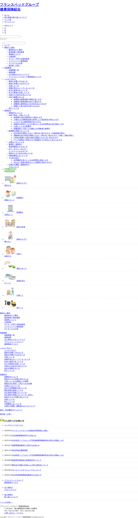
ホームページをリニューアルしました (26, 470)
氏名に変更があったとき (18, 90)
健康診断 (12, 72)
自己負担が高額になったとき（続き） (19, 395)
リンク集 (7, 19)
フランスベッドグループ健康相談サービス (25, 77)
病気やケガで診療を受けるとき (16, 379)
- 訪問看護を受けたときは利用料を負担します (30, 160)
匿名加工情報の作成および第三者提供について (30, 465)
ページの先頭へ (6, 502)
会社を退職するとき (16, 97)
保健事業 (7, 68)
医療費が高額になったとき (19, 131)
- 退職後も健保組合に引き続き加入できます (30, 104)
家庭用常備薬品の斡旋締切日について (26, 460)
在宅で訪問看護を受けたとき (15, 388)
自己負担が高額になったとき (15, 392)
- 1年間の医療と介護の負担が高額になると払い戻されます (35, 137)
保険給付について (15, 113)
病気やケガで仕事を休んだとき (16, 397)
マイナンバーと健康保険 (18, 61)
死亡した (19, 308)
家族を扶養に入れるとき (18, 81)
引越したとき (14, 86)
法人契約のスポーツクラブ (19, 74)
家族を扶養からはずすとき (19, 83)
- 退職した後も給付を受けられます (26, 106)
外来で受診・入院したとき (19, 115)
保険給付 (7, 110)
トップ (6, 45)
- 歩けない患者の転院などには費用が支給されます (32, 162)
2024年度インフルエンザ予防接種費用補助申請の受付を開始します (38, 455)
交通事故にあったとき (13, 404)
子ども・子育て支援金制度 (19, 59)
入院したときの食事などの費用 (16, 381)
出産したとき (9, 399)
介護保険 (12, 56)
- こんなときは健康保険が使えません (27, 122)
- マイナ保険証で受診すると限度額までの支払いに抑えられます (37, 140)
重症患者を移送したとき (13, 390)
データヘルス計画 (15, 63)
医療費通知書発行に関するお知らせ (26, 445)
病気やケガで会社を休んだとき (21, 153)
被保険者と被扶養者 (16, 52)
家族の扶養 (20, 227)
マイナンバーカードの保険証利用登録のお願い (30, 430)
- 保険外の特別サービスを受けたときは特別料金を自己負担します (38, 124)
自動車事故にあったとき (18, 156)
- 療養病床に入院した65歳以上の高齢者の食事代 (31, 128)
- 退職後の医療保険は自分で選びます (27, 101)
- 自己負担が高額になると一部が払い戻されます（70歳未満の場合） (39, 133)
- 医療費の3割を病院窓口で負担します (27, 117)
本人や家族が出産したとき (19, 92)
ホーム (6, 15)
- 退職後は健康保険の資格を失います (27, 99)
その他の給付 (14, 158)
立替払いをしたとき (16, 142)
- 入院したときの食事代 (22, 126)
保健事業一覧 (14, 70)
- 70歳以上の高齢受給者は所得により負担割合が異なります (36, 119)
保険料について (15, 54)
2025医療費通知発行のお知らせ (24, 435)
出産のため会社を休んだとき (20, 95)
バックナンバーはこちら (13, 425)
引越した (19, 295)
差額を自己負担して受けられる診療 (18, 383)
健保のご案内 (9, 47)
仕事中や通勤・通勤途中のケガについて (19, 406)
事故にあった (21, 268)
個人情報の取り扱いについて (15, 17)
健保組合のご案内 (15, 50)
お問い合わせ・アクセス (13, 513)
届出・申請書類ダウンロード (11, 410)
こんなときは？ (10, 79)
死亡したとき (14, 108)
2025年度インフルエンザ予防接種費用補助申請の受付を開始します (38, 440)
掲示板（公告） (15, 65)
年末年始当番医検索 (20, 450)
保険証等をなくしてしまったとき (21, 88)
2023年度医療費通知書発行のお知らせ (26, 475)
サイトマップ (9, 22)
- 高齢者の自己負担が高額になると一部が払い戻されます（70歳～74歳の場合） (43, 135)
